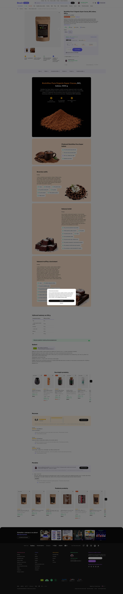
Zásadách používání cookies (62, 297)
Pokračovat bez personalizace (53, 290)
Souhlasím (61, 300)
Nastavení (61, 303)
